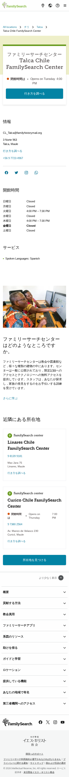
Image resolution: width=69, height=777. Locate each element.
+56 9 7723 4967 (13, 158)
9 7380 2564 (15, 524)
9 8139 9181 (15, 456)
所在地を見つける (34, 559)
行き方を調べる (34, 93)
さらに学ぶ (10, 398)
